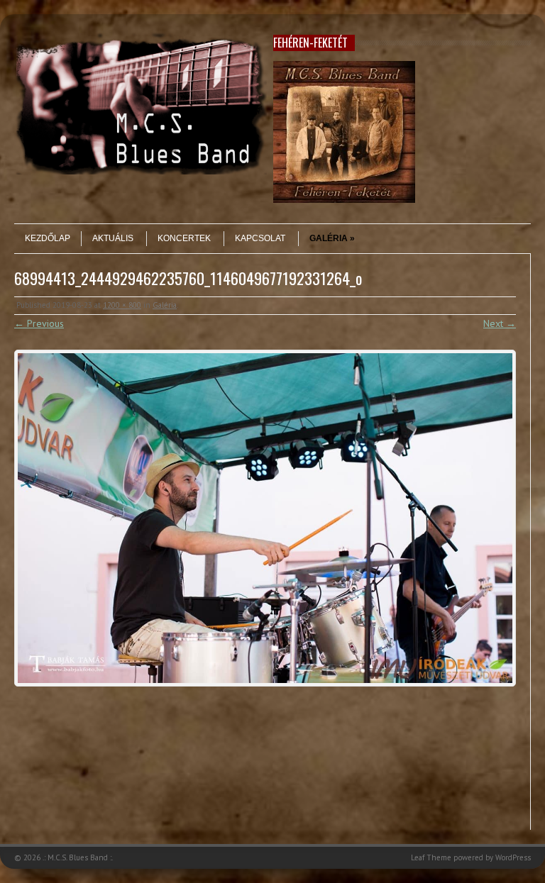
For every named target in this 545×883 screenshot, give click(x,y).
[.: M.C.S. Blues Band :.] (140, 171)
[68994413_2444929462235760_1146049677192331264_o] (265, 518)
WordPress (513, 857)
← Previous (39, 323)
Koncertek (184, 238)
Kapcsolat (260, 238)
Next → (499, 323)
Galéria (328, 238)
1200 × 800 (122, 305)
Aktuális (112, 238)
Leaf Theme (431, 857)
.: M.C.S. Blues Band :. (78, 857)
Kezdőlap (47, 238)
